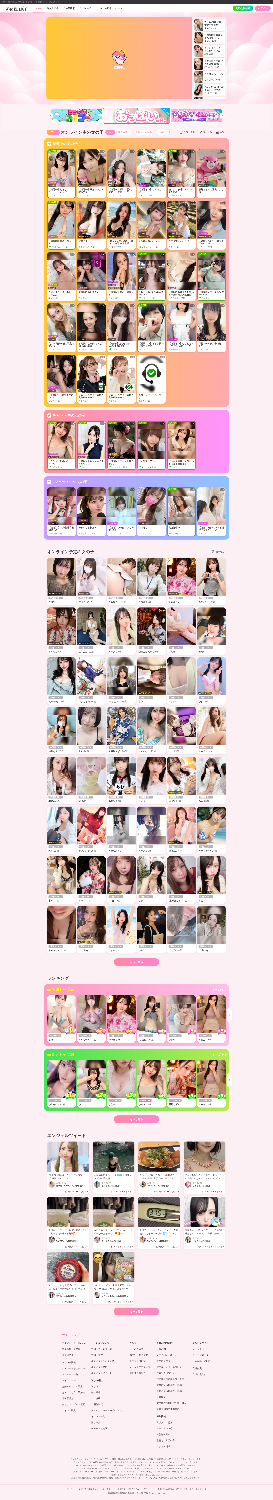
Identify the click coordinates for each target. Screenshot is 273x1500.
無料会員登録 (243, 8)
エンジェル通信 (99, 1367)
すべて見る (218, 989)
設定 (222, 132)
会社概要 (161, 1397)
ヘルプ (118, 8)
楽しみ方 (95, 1422)
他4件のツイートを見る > (213, 1191)
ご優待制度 (97, 1404)
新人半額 (124, 132)
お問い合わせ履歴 (139, 1355)
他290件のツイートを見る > (166, 1191)
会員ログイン (69, 1355)
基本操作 (95, 1392)
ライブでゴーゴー (202, 1355)
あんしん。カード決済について (107, 1410)
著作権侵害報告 (138, 1373)
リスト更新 (189, 132)
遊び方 (94, 1386)
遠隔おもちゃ (144, 132)
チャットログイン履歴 (73, 1404)
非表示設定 (67, 1398)
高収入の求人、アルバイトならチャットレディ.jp (184, 1489)
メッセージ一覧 (70, 1374)
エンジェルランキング (102, 1361)
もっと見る (136, 962)
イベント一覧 (98, 1416)
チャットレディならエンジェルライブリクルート (93, 1489)
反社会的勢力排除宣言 (168, 1409)
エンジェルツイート (101, 1373)
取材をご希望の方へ (167, 1440)
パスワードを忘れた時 (73, 1368)
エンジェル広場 (103, 8)
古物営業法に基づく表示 (169, 1391)
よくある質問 (136, 1349)
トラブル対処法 (138, 1361)
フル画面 (163, 132)
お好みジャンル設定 (72, 1386)
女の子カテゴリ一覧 (101, 1349)
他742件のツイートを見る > (120, 1302)
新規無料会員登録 (71, 1349)
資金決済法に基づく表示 (169, 1385)
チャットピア (199, 1349)
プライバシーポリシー (168, 1355)
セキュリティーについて (169, 1367)
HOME (38, 8)
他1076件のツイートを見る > (211, 1247)
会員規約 (161, 1349)
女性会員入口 (199, 1374)
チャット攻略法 (99, 1428)
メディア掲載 (163, 1446)
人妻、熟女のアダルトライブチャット (138, 1489)
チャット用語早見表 (140, 1367)
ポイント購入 (69, 1410)
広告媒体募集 (163, 1434)
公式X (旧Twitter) (202, 1361)
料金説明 (95, 1398)
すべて (110, 132)
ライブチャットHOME (73, 1343)
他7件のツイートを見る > (167, 1247)
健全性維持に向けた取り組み (171, 1403)
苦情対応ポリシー (166, 1361)
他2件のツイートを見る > (122, 1191)
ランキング (85, 8)
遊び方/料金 (53, 8)
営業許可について (166, 1373)
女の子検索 (69, 8)
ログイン (262, 8)
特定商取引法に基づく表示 (170, 1379)
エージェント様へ (166, 1428)
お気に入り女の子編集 (73, 1392)
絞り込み (207, 132)
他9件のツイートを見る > (76, 1191)
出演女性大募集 (165, 1422)
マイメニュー (69, 1380)
